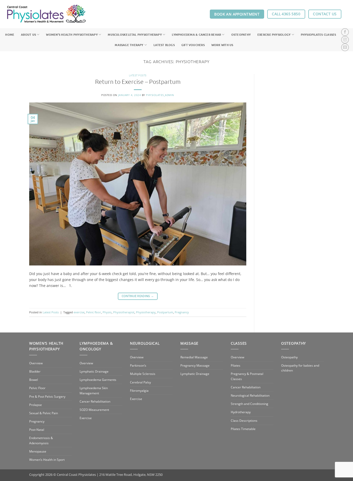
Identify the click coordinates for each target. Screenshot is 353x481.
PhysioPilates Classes (318, 34)
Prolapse (35, 405)
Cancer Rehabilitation (95, 401)
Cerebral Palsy (140, 382)
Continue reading (138, 296)
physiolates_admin (160, 95)
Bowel (33, 380)
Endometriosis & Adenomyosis (41, 440)
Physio (107, 312)
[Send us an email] (345, 47)
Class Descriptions (244, 420)
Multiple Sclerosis (142, 374)
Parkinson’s (138, 365)
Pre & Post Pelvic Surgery (47, 396)
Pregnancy (182, 312)
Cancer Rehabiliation (245, 387)
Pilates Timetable (243, 429)
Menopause (37, 451)
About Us (28, 34)
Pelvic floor (93, 312)
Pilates (235, 365)
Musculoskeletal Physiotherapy (135, 34)
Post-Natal (36, 429)
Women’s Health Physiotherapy (71, 34)
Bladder (35, 371)
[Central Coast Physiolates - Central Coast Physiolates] (46, 14)
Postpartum (165, 312)
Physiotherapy (146, 312)
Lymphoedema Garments (98, 380)
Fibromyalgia (139, 390)
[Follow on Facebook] (345, 32)
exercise (79, 312)
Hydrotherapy (241, 412)
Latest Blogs (164, 45)
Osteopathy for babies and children (300, 368)
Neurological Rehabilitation (250, 395)
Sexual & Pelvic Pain (43, 413)
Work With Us (222, 45)
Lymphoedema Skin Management (94, 390)
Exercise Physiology (273, 34)
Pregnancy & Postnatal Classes (247, 376)
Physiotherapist (123, 312)
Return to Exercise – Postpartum (138, 81)
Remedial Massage (194, 357)
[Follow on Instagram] (345, 40)
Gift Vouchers (193, 45)
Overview (36, 363)
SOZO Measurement (94, 410)
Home (9, 34)
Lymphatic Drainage (94, 371)
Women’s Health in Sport (47, 459)
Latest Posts (138, 75)
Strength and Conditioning (249, 404)
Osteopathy (241, 34)
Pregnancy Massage (195, 365)
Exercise (86, 418)
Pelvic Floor (37, 388)
